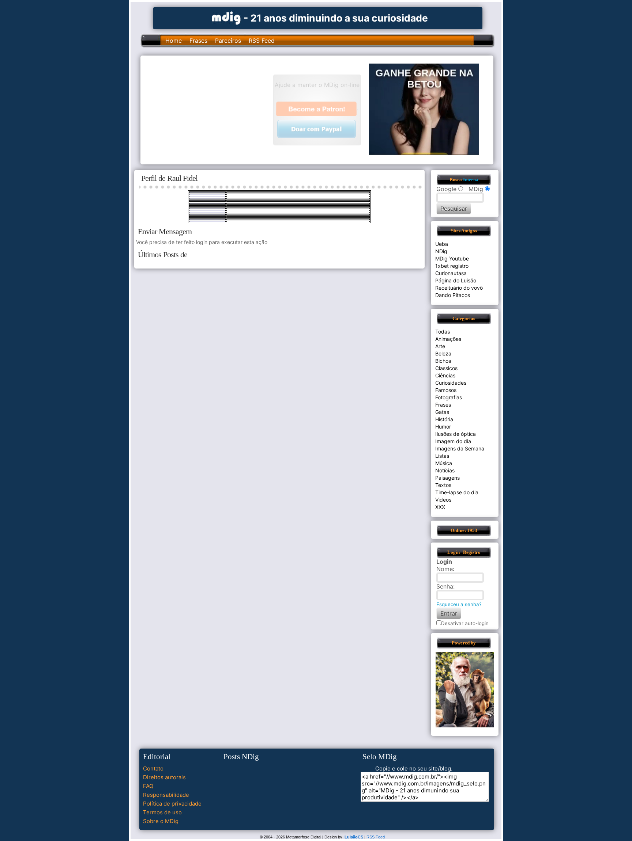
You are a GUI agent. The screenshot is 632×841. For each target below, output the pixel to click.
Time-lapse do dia (456, 492)
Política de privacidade (172, 803)
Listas (442, 456)
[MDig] (226, 17)
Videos (443, 499)
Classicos (446, 368)
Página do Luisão (455, 280)
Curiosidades (450, 383)
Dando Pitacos (452, 295)
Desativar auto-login (465, 623)
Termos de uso (162, 812)
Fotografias (448, 397)
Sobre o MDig (160, 821)
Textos (443, 485)
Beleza (443, 353)
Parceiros (228, 40)
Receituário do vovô (459, 288)
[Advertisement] (210, 109)
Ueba (441, 244)
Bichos (443, 361)
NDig (441, 251)
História (444, 419)
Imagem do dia (453, 441)
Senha (444, 586)
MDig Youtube (452, 258)
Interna (470, 179)
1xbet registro (452, 266)
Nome (444, 568)
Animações (448, 339)
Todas (442, 331)
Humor (443, 426)
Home (173, 40)
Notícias (445, 470)
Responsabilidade (166, 794)
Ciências (445, 375)
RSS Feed (262, 40)
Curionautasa (451, 273)
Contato (153, 768)
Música (443, 463)
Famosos (445, 390)
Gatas (442, 412)
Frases (198, 40)
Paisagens (447, 478)
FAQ (148, 786)
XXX (440, 507)
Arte (440, 346)
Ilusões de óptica (455, 434)
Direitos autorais (164, 777)
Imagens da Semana (459, 448)
